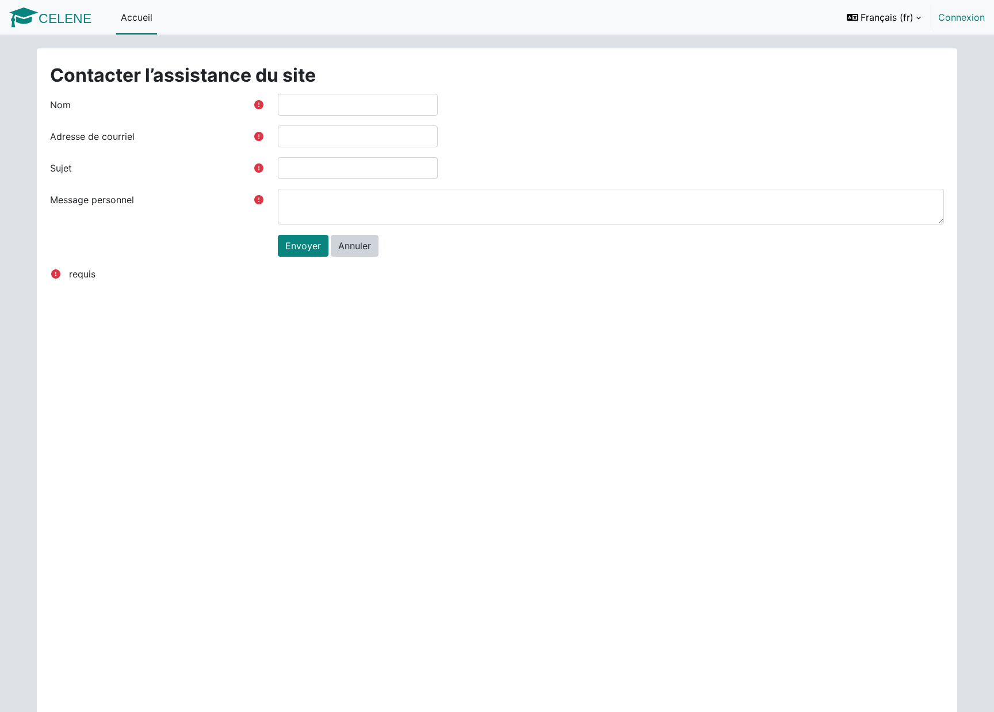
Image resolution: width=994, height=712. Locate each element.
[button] (883, 17)
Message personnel (92, 199)
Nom (60, 105)
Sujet (61, 168)
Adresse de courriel (92, 136)
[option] (912, 17)
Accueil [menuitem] (136, 17)
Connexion (961, 17)
